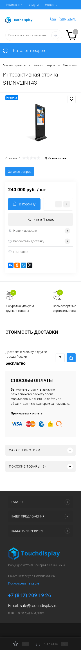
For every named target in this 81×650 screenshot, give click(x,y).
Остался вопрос (19, 171)
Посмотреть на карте (23, 583)
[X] (29, 265)
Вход (53, 18)
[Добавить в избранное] (72, 99)
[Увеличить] (40, 122)
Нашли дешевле (25, 230)
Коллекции (14, 5)
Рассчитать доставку (28, 241)
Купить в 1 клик (40, 219)
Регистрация (67, 18)
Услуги (34, 5)
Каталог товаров (28, 50)
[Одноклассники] (17, 265)
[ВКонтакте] (11, 265)
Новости (51, 5)
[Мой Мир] (23, 265)
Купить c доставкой (71, 357)
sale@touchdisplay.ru (39, 605)
